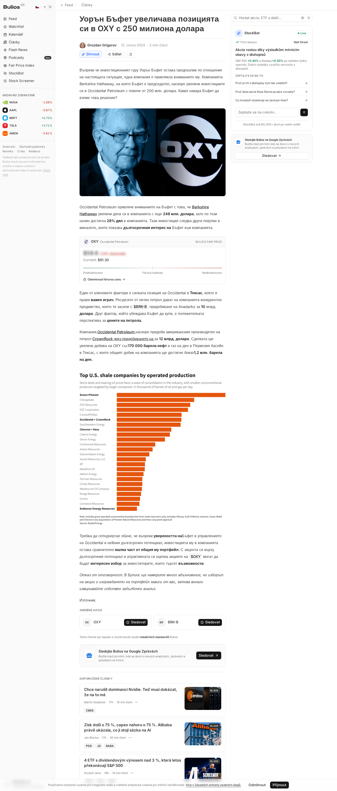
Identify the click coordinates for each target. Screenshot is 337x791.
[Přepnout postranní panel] (55, 395)
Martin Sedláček (94, 702)
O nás (21, 151)
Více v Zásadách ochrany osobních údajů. (213, 785)
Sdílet (117, 54)
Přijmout (279, 785)
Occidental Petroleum (116, 332)
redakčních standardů (154, 637)
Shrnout (92, 54)
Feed (69, 5)
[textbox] (267, 112)
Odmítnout (257, 785)
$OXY (196, 556)
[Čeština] (37, 7)
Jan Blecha (91, 737)
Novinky (8, 151)
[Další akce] (137, 702)
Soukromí (9, 146)
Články (86, 5)
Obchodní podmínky (32, 146)
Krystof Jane (92, 773)
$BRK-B (140, 306)
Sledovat (138, 622)
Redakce (34, 151)
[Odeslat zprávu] (304, 112)
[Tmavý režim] (47, 7)
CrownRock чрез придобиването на (122, 338)
